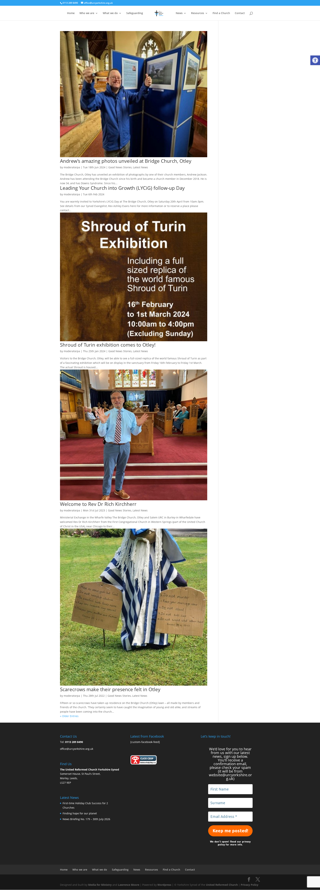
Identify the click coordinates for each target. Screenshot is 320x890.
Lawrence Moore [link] (128, 884)
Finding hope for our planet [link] (80, 813)
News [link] (179, 13)
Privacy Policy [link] (249, 884)
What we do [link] (110, 13)
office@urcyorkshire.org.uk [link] (76, 749)
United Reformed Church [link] (222, 884)
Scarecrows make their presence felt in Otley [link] (110, 689)
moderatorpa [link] (72, 167)
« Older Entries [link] (69, 716)
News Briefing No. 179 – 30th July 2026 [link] (86, 819)
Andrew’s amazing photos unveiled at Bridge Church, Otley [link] (125, 161)
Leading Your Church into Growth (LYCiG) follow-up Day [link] (122, 188)
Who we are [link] (86, 13)
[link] (315, 60)
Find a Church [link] (221, 13)
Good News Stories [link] (120, 167)
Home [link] (71, 13)
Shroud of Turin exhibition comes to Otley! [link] (108, 344)
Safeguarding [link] (134, 13)
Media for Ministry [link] (100, 884)
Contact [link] (240, 13)
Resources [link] (197, 13)
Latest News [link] (140, 167)
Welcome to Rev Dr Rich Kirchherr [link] (98, 504)
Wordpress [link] (164, 884)
